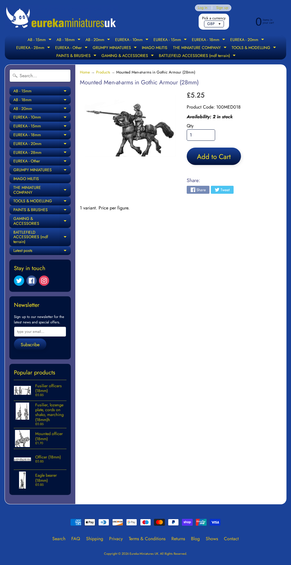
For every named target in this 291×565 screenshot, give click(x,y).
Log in (202, 8)
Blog (195, 538)
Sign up (222, 8)
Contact (231, 538)
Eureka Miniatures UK (144, 553)
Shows (212, 538)
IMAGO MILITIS (154, 47)
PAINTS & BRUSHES (77, 56)
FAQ (75, 538)
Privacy (116, 538)
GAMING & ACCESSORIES (128, 56)
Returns (178, 538)
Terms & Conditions (147, 538)
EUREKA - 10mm (132, 40)
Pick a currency (214, 18)
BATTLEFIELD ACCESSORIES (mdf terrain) (198, 56)
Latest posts (42, 251)
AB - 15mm (40, 40)
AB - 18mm (69, 40)
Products (103, 72)
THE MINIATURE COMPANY (200, 48)
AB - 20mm (98, 40)
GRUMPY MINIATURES (115, 48)
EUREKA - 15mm (170, 40)
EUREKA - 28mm (33, 48)
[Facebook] (31, 281)
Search (58, 538)
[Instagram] (44, 281)
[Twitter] (19, 281)
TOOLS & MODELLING (254, 48)
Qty (190, 126)
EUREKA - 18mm (209, 40)
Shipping (94, 538)
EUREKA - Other (72, 48)
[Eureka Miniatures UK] (61, 17)
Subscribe (30, 344)
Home (85, 72)
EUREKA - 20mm (247, 40)
